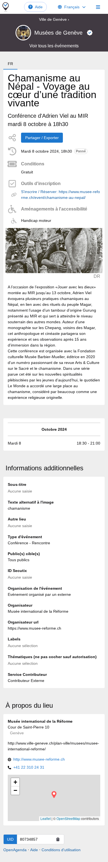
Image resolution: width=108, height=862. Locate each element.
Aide (39, 7)
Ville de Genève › (54, 19)
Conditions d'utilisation (61, 850)
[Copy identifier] (58, 839)
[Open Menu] (98, 6)
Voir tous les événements (54, 45)
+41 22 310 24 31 (28, 767)
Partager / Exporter (42, 137)
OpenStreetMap (68, 818)
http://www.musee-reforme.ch (39, 759)
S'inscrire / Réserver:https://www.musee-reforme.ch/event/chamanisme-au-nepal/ (60, 194)
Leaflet (45, 818)
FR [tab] (10, 63)
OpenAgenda (15, 850)
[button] (54, 794)
